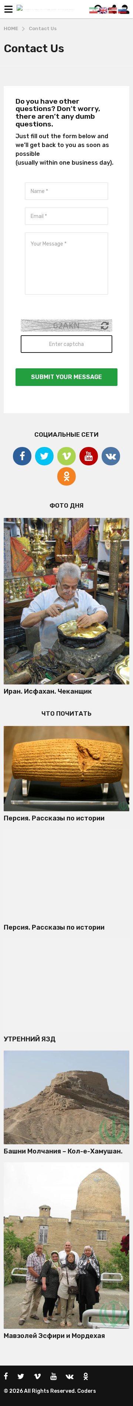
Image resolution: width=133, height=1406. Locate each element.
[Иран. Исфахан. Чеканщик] (66, 601)
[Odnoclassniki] (66, 476)
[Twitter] (44, 456)
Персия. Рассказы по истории (54, 818)
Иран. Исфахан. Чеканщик (48, 691)
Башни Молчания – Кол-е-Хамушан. (63, 1151)
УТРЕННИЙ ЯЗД (29, 1039)
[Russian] (122, 9)
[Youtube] (88, 456)
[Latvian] (113, 9)
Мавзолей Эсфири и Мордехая (54, 1336)
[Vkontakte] (111, 456)
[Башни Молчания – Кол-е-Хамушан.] (66, 1097)
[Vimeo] (66, 456)
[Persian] (94, 9)
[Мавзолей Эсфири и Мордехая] (66, 1245)
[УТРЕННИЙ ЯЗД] (66, 985)
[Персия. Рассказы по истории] (66, 768)
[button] (8, 9)
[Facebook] (22, 456)
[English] (103, 9)
